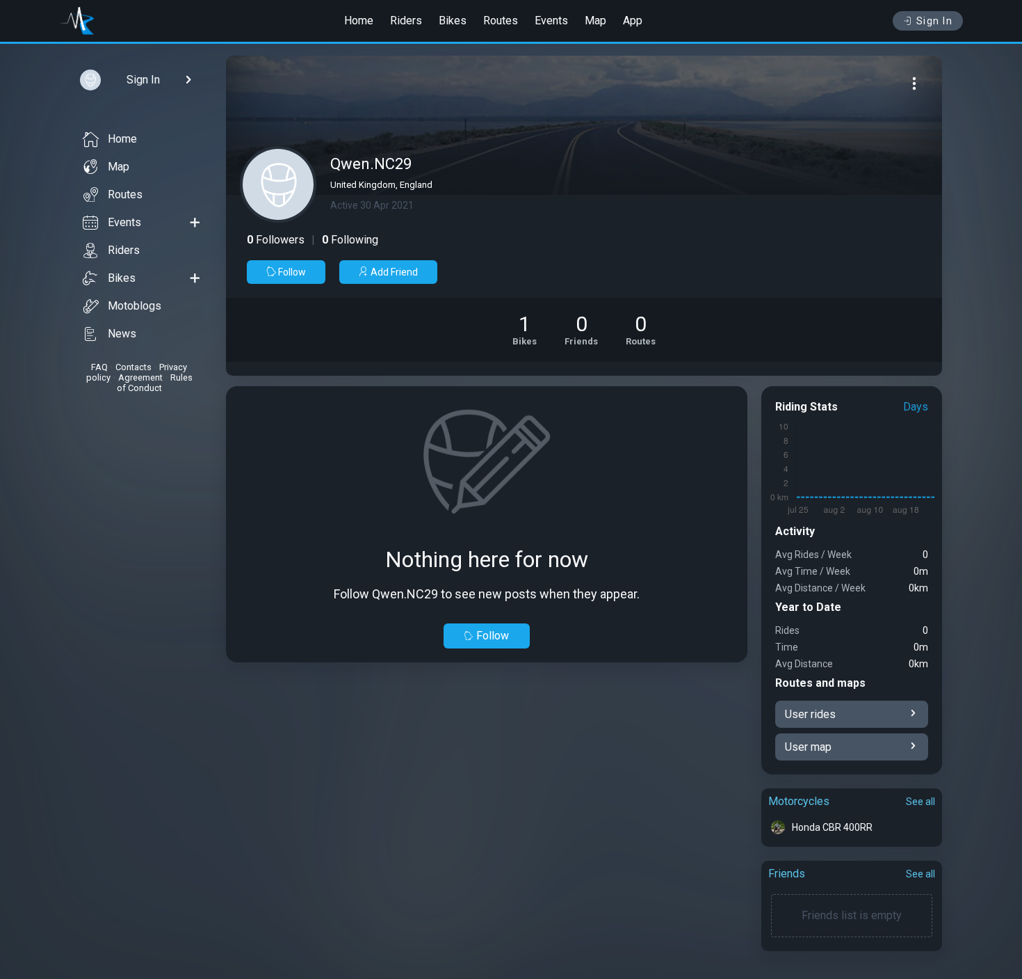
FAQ (99, 367)
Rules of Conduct (155, 382)
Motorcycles (798, 801)
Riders (406, 20)
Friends (786, 873)
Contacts (133, 367)
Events (551, 20)
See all (920, 801)
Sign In (934, 20)
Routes (500, 20)
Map (595, 20)
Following (350, 239)
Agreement (140, 377)
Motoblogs (134, 305)
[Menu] (914, 83)
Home (358, 20)
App (632, 20)
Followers (276, 239)
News (122, 333)
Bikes (453, 20)
